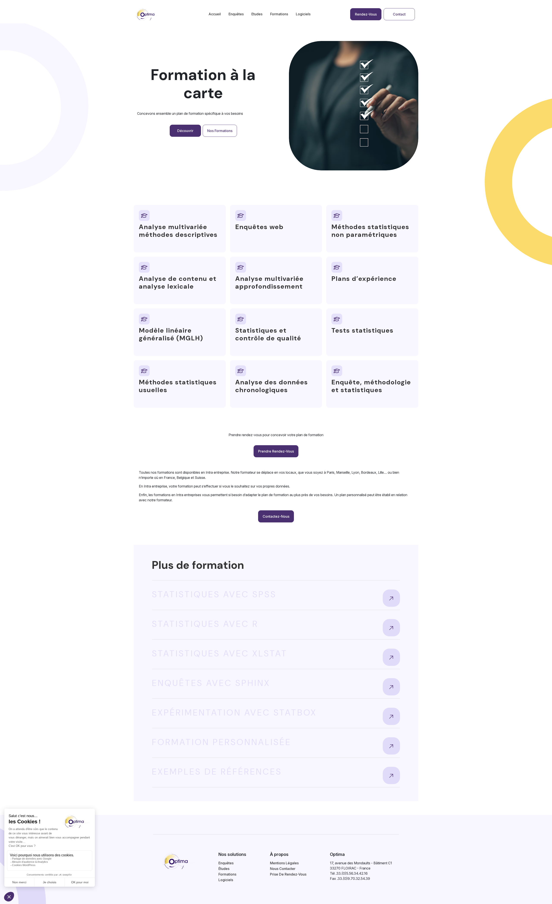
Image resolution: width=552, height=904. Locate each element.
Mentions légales (284, 863)
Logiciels (303, 14)
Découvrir (185, 131)
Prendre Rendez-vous (276, 451)
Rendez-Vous (366, 14)
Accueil (215, 14)
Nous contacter (282, 868)
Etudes (256, 14)
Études (223, 868)
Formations (279, 14)
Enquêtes (236, 14)
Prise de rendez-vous (288, 874)
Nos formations (219, 131)
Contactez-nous (276, 516)
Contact (399, 14)
